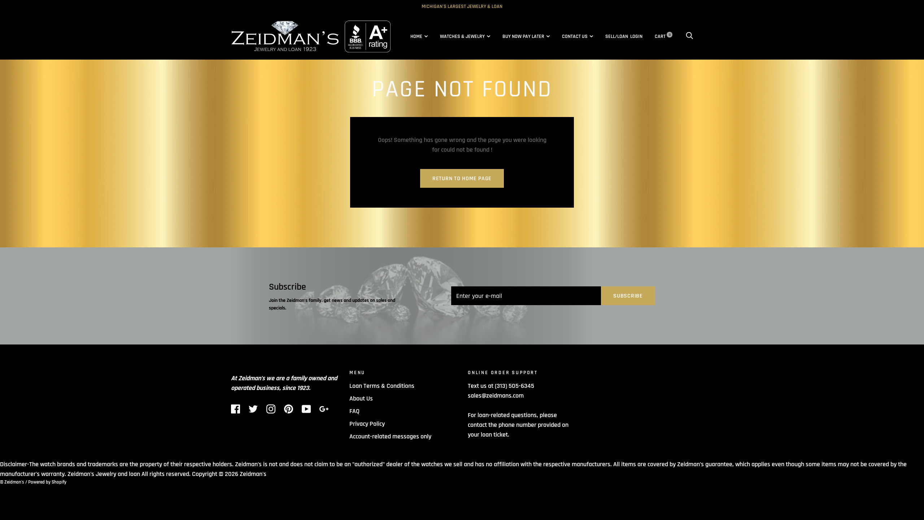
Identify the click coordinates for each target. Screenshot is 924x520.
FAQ (354, 411)
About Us (361, 398)
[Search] (689, 36)
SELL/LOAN (616, 36)
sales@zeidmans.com (496, 395)
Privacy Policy (367, 424)
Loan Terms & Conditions (381, 386)
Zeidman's (253, 474)
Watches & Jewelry (462, 36)
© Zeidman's (12, 482)
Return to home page (462, 178)
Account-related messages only (390, 436)
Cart (663, 36)
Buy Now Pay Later (523, 36)
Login (636, 36)
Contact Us (575, 36)
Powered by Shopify (47, 482)
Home (416, 36)
